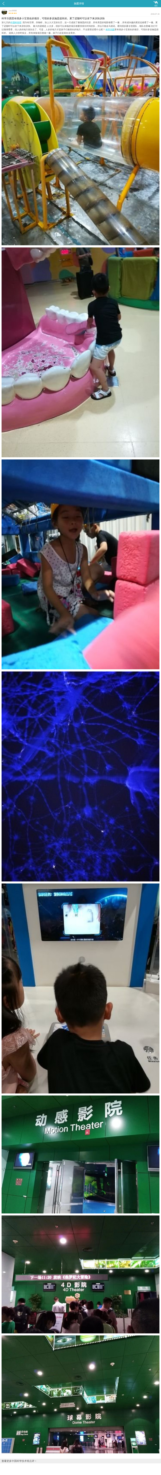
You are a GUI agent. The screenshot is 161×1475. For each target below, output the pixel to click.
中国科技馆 (15, 22)
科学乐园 (110, 29)
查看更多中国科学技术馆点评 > (19, 1461)
